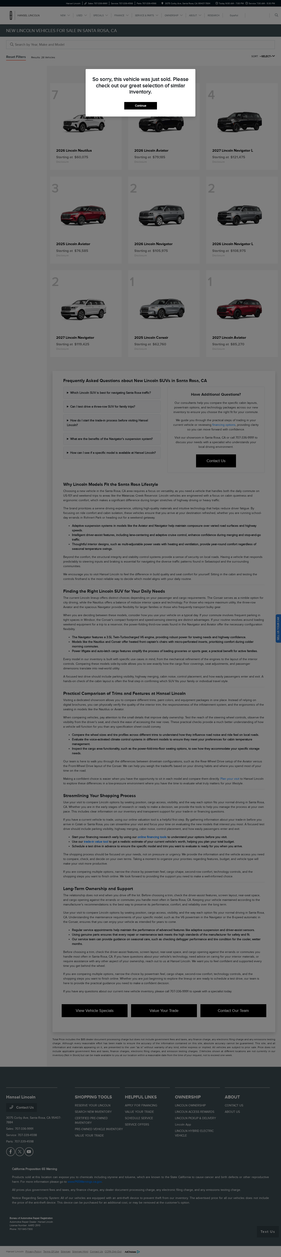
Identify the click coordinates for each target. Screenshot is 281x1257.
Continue (140, 105)
